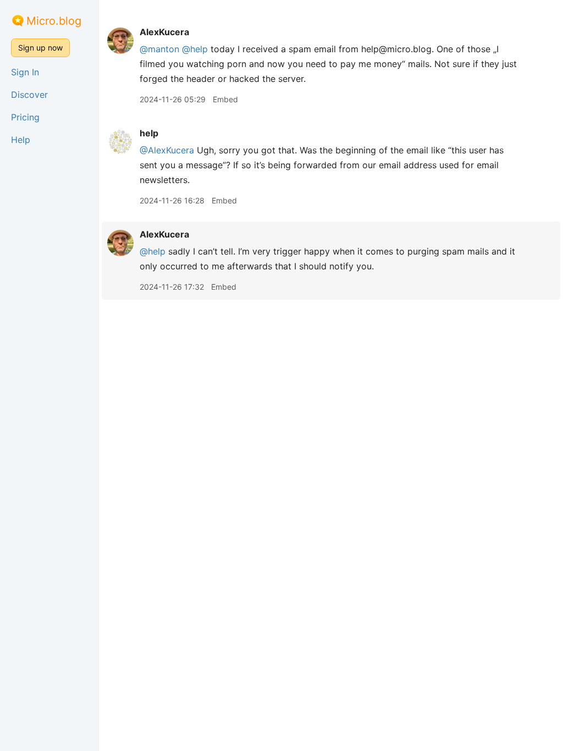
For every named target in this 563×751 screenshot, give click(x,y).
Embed (225, 99)
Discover (29, 94)
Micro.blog (53, 20)
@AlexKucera (167, 150)
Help (20, 139)
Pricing (25, 117)
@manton (159, 48)
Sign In (25, 72)
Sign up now (40, 47)
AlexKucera (164, 31)
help (149, 133)
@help (195, 48)
